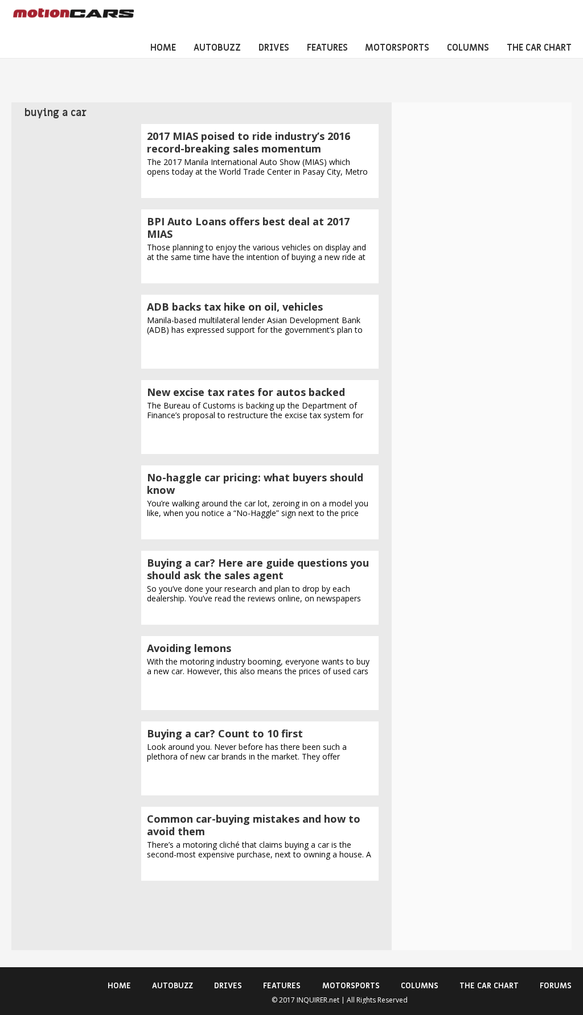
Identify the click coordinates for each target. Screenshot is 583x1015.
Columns (468, 48)
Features (327, 48)
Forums (556, 985)
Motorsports (397, 48)
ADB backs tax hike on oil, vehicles (235, 306)
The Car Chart (539, 48)
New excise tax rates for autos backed (246, 392)
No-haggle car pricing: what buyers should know (255, 484)
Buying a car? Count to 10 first (225, 733)
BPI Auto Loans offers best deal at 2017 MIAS (248, 227)
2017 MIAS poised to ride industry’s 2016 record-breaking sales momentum (248, 142)
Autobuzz (217, 48)
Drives (273, 48)
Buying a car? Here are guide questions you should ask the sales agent (258, 569)
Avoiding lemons (189, 648)
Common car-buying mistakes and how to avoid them (253, 825)
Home (163, 48)
